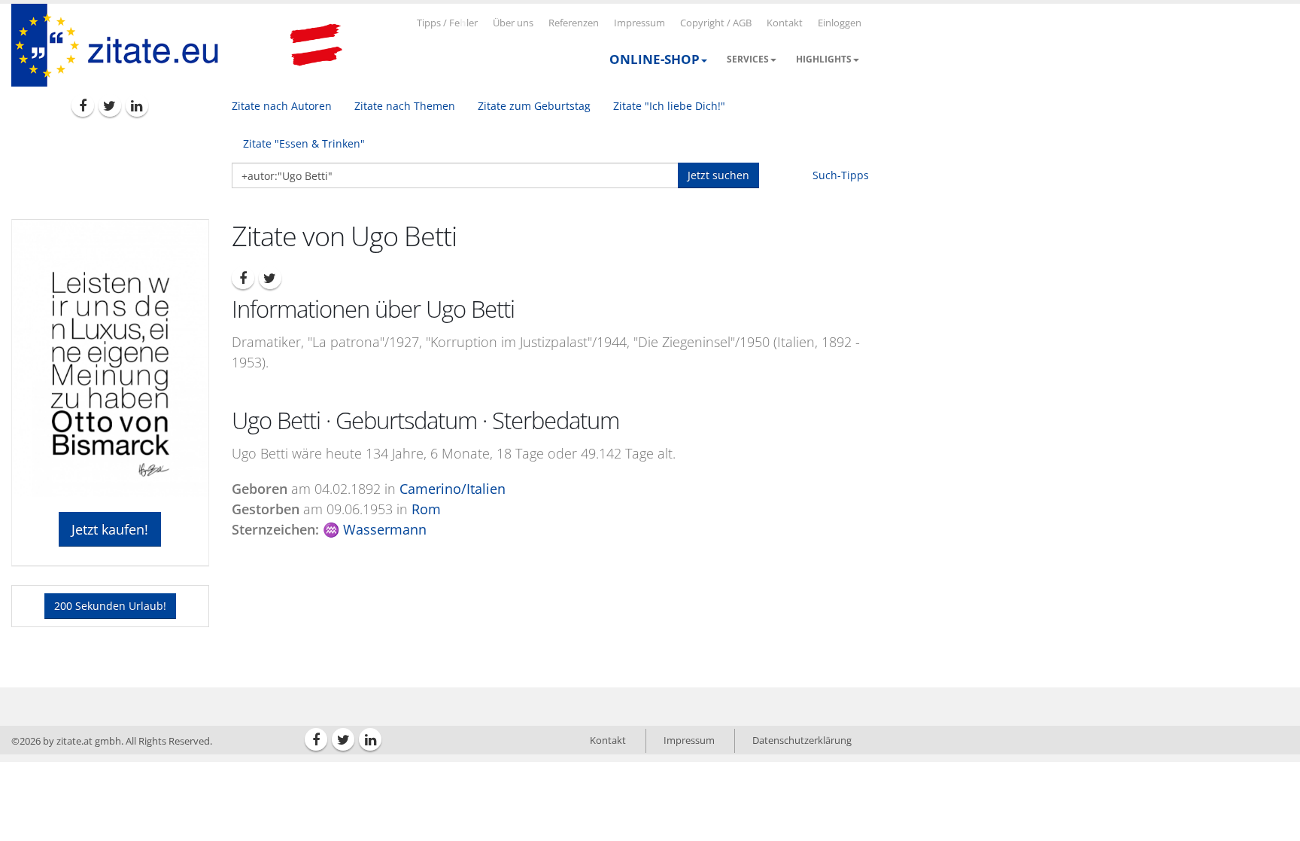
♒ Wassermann (375, 529)
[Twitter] (110, 105)
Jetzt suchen (718, 175)
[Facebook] (82, 105)
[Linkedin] (137, 105)
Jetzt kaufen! (109, 529)
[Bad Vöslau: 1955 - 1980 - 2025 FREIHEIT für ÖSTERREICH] (316, 45)
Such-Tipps (840, 175)
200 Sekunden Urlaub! (110, 606)
